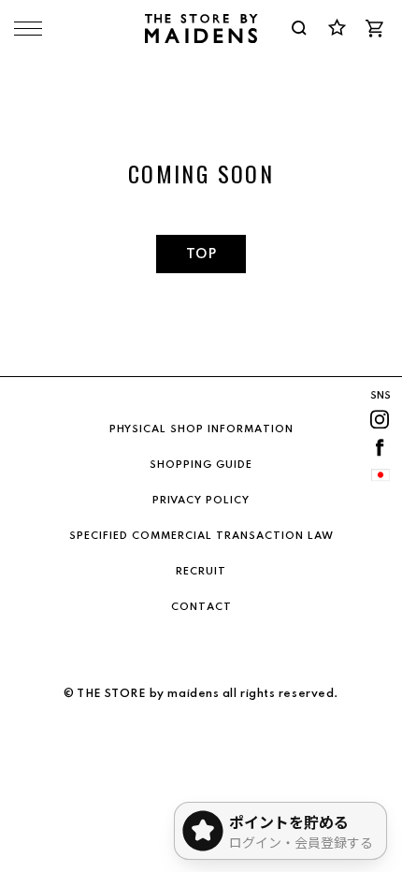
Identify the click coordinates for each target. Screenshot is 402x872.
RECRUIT (201, 571)
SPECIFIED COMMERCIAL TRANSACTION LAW (201, 536)
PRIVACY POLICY (201, 500)
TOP (201, 254)
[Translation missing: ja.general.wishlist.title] (336, 28)
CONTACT (201, 607)
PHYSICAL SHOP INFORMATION (201, 429)
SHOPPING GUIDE (201, 465)
